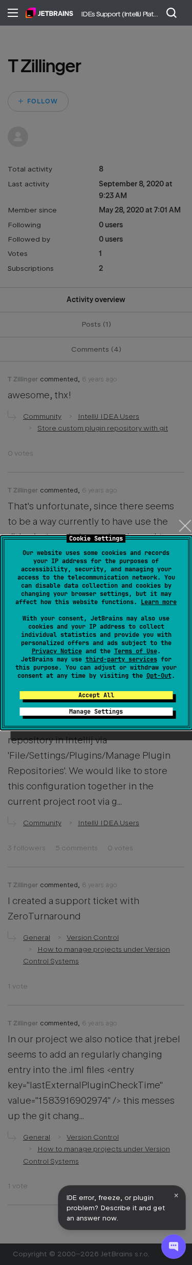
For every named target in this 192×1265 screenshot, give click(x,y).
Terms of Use (135, 651)
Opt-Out (159, 676)
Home (49, 13)
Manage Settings (96, 711)
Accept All (96, 695)
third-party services (121, 659)
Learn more (159, 602)
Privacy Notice (57, 651)
